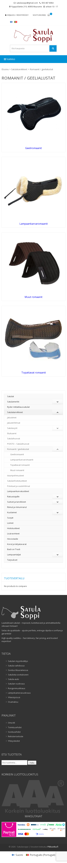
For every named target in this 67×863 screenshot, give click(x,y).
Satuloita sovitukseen (18, 674)
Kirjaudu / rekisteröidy (18, 15)
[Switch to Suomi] (11, 21)
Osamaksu (13, 701)
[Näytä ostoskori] (48, 15)
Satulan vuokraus (16, 683)
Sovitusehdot (14, 731)
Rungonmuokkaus (16, 688)
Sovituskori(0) (39, 15)
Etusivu (5, 69)
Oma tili (11, 722)
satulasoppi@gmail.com (27, 3)
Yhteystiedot (14, 740)
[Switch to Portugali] (15, 21)
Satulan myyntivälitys (18, 661)
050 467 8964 (47, 3)
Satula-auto (13, 679)
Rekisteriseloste (15, 736)
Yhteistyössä (14, 697)
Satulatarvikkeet (19, 69)
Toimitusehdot (15, 727)
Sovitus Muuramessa (18, 670)
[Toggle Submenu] (57, 401)
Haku (32, 762)
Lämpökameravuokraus (19, 692)
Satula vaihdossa (16, 665)
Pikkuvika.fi (53, 846)
